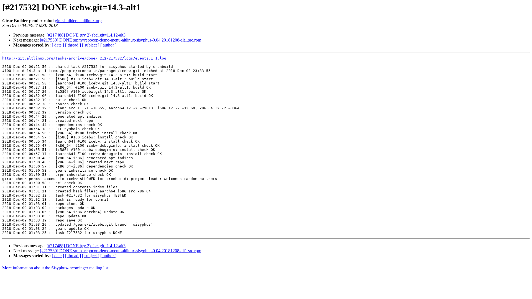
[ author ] (108, 45)
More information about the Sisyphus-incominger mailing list (55, 268)
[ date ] (58, 45)
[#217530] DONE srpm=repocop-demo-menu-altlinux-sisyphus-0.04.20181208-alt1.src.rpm (120, 40)
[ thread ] (73, 45)
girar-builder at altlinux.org (78, 20)
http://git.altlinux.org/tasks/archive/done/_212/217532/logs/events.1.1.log (84, 58)
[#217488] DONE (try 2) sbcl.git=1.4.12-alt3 (86, 35)
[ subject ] (90, 45)
